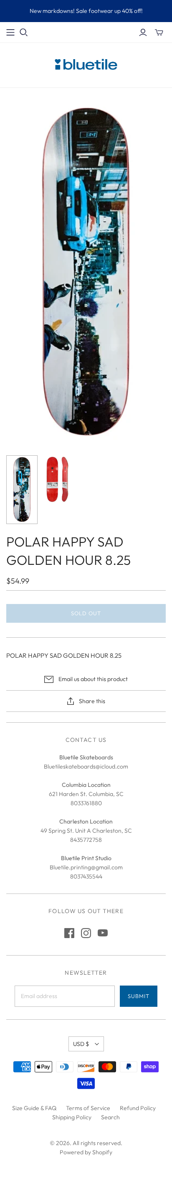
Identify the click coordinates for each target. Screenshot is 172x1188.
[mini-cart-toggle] (159, 32)
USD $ (81, 1044)
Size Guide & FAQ (34, 1108)
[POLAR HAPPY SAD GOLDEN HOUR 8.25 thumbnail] (22, 489)
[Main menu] (10, 32)
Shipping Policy (71, 1117)
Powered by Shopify (86, 1152)
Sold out (86, 613)
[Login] (143, 32)
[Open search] (24, 32)
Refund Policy (138, 1108)
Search (110, 1117)
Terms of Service (88, 1108)
